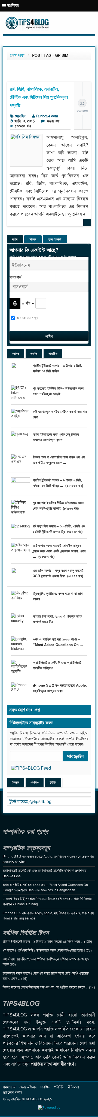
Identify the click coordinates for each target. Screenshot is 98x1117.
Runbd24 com (47, 116)
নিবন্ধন (33, 239)
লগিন (14, 239)
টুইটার (53, 782)
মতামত (15, 353)
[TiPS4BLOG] (49, 18)
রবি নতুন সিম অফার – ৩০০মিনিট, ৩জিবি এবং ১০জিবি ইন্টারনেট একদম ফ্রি (59, 528)
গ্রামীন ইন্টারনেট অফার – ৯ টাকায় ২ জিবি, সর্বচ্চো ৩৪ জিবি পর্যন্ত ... (57, 368)
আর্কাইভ (45, 1087)
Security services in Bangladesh (51, 890)
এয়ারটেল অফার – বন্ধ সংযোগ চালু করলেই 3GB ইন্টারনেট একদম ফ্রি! (58, 573)
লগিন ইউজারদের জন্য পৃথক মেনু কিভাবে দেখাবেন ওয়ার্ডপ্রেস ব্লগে (56, 437)
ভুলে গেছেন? (55, 239)
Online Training (26, 904)
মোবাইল (20, 116)
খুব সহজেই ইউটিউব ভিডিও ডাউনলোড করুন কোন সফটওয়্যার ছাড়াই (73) (47, 950)
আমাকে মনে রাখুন (27, 318)
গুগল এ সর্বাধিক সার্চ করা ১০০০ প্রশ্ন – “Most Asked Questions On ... (58, 641)
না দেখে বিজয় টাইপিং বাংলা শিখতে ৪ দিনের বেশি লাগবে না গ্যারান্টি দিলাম (47, 899)
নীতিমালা (73, 1087)
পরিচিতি (59, 1087)
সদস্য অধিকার (27, 1087)
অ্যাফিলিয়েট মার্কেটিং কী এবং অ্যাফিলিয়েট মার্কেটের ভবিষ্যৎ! (38, 871)
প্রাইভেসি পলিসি (12, 1092)
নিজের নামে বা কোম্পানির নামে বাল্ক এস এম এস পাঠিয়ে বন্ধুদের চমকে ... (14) (49, 987)
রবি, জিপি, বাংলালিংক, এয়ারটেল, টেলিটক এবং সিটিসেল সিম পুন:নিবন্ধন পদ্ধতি (39, 97)
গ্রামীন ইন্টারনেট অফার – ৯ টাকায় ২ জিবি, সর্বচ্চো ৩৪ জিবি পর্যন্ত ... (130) (47, 941)
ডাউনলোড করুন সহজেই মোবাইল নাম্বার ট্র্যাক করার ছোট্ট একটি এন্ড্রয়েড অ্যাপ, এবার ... (59, 551)
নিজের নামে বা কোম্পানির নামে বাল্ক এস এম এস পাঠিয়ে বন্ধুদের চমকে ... (59, 459)
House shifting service (19, 918)
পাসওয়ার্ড (15, 277)
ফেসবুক (15, 782)
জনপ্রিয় (33, 353)
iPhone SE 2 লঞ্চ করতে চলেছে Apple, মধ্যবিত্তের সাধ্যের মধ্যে (60, 687)
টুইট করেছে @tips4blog (30, 801)
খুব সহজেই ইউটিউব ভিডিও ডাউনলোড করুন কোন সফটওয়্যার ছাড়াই (58, 390)
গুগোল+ (34, 782)
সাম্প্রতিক (52, 353)
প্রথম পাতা (17, 55)
